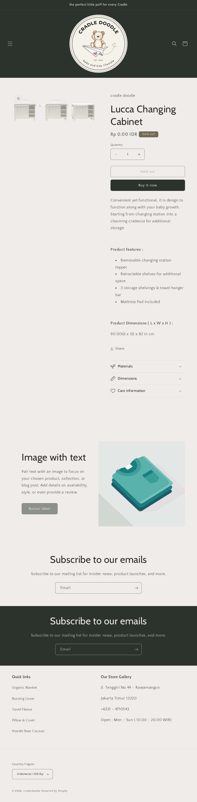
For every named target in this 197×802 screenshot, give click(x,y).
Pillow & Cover (23, 720)
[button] (10, 43)
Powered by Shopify (55, 791)
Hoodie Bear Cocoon (28, 731)
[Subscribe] (136, 588)
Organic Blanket (24, 688)
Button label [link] (39, 509)
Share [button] (119, 349)
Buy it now (147, 185)
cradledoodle (32, 791)
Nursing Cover (23, 699)
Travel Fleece (22, 709)
